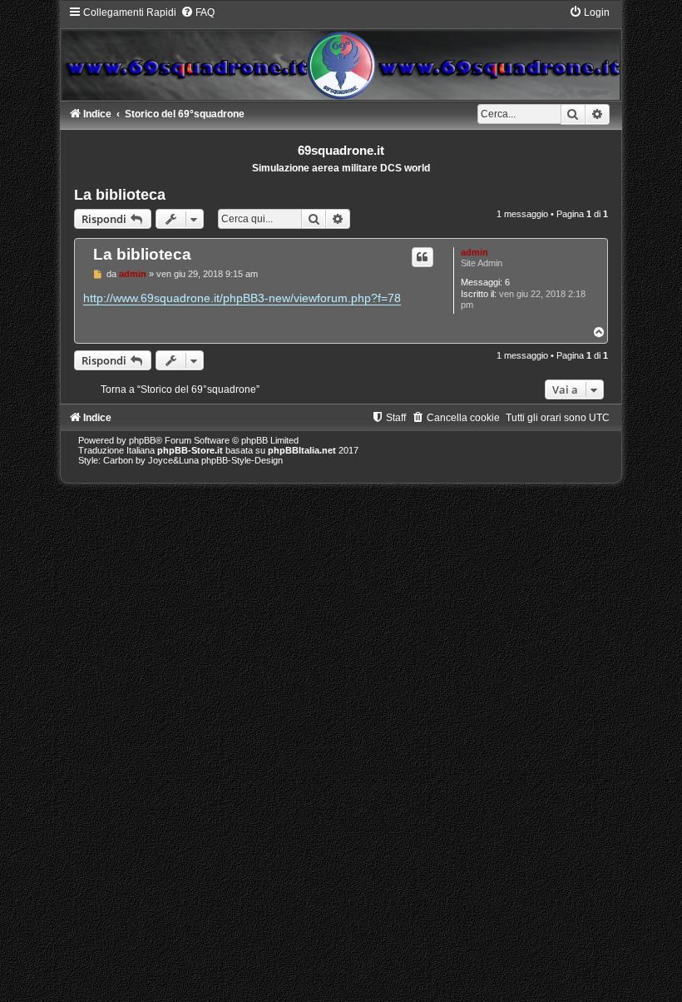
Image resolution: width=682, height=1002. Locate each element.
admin (474, 252)
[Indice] (340, 53)
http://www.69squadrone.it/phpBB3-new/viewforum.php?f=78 (242, 298)
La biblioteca (120, 194)
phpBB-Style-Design (242, 460)
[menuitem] (197, 12)
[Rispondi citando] (422, 257)
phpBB (142, 440)
